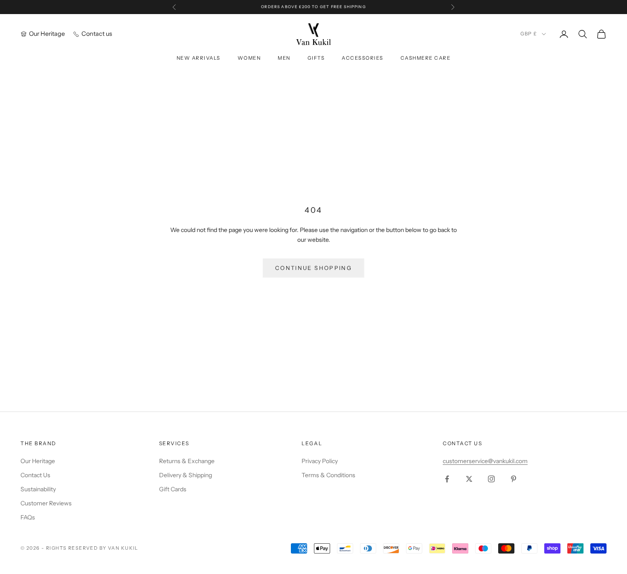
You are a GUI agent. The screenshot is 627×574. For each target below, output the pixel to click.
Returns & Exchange (187, 461)
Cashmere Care (425, 58)
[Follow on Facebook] (447, 479)
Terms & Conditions (328, 475)
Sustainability (38, 489)
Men (284, 58)
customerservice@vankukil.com (485, 461)
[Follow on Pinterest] (513, 479)
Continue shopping (313, 267)
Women (249, 58)
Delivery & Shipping (185, 475)
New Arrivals (199, 58)
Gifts (316, 58)
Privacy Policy (320, 461)
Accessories (362, 58)
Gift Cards (172, 489)
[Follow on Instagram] (491, 479)
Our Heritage (37, 461)
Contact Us (35, 475)
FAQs (27, 517)
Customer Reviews (46, 503)
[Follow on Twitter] (469, 479)
